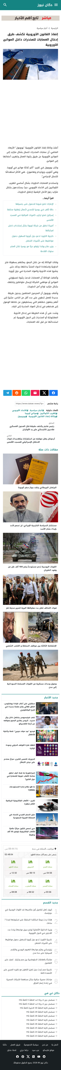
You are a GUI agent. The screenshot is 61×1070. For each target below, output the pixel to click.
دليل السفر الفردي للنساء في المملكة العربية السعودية (22, 816)
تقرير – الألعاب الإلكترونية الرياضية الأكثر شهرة (20, 802)
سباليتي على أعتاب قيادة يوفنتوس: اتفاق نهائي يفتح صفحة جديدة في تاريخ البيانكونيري (19, 707)
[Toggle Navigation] (57, 5)
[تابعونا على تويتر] (27, 1057)
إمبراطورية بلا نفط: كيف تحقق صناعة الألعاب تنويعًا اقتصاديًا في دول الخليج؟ (21, 776)
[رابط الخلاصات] (33, 1057)
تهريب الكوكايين (48, 413)
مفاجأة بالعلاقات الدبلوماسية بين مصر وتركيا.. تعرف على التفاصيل (28, 961)
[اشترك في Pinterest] (22, 1057)
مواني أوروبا (31, 413)
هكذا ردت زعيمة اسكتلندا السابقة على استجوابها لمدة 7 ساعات (28, 921)
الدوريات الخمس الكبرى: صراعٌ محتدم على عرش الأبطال (19, 761)
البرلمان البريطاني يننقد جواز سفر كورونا (37, 487)
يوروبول (21, 416)
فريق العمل (15, 1045)
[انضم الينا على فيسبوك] (17, 1057)
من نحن (45, 1045)
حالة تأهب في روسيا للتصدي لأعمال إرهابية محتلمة (30, 210)
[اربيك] (30, 20)
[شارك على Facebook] (53, 393)
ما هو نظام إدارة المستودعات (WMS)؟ (22, 788)
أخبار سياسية (42, 28)
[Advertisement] (30, 113)
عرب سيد (35, 1050)
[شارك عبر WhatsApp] (25, 393)
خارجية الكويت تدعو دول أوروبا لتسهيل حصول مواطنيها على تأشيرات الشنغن (28, 941)
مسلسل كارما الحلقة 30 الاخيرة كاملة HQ (37, 1008)
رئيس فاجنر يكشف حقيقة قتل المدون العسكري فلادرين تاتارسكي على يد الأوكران (31, 426)
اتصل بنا (55, 1045)
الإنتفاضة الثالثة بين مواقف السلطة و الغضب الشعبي (31, 646)
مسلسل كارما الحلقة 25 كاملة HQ (40, 1028)
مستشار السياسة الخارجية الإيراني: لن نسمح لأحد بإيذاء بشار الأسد (33, 527)
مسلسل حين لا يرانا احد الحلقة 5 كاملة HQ (37, 1000)
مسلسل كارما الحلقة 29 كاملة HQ (40, 1012)
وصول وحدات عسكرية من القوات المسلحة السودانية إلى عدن (32, 685)
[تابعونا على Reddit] (43, 1057)
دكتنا (5, 1045)
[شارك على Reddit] (16, 393)
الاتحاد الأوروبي (19, 410)
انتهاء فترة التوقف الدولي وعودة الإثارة (20, 747)
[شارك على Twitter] (44, 393)
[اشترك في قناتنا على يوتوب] (38, 1057)
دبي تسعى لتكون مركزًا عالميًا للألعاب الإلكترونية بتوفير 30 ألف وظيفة (21, 831)
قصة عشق (11, 1050)
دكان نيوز (44, 5)
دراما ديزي (24, 1050)
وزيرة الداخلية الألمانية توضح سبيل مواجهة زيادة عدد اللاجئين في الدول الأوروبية (30, 931)
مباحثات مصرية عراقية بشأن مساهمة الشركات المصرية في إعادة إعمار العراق (29, 981)
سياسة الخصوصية (31, 1045)
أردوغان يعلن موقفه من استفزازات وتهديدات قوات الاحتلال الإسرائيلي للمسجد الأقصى (31, 439)
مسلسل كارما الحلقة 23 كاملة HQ (40, 1036)
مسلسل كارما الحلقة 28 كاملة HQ (40, 1016)
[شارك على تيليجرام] (7, 393)
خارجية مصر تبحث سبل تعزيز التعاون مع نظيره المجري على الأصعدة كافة (28, 971)
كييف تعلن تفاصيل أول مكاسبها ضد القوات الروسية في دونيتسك (28, 911)
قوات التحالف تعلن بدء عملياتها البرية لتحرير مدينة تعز (31, 608)
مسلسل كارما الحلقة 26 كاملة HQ (40, 1024)
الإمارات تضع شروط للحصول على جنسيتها (34, 204)
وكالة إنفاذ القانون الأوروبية (42, 416)
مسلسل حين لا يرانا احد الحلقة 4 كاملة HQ (37, 1004)
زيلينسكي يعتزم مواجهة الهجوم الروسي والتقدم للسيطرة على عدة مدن (31, 951)
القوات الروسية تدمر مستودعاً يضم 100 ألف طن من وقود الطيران (32, 568)
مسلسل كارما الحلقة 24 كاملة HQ (40, 1032)
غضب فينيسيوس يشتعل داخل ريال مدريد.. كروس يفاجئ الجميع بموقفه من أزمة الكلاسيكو (19, 720)
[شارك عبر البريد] (35, 393)
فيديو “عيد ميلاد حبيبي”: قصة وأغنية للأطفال (19, 733)
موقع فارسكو (48, 1050)
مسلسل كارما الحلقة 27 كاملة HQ (41, 1020)
